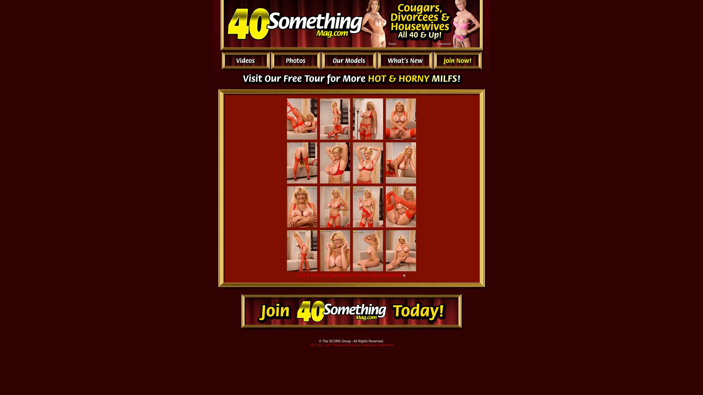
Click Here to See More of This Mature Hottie (349, 275)
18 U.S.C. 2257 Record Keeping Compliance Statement (351, 345)
